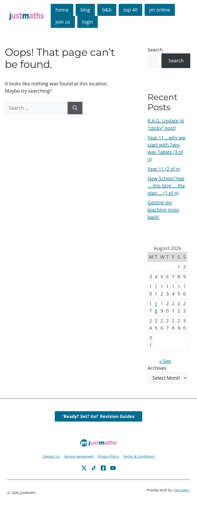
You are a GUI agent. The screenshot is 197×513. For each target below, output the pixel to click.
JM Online (159, 9)
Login (87, 22)
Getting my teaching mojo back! (163, 209)
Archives (157, 368)
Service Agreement (79, 456)
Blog (85, 9)
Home (61, 9)
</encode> (181, 490)
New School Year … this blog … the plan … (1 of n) (166, 185)
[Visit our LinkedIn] (113, 468)
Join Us (62, 22)
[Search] (75, 108)
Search (155, 49)
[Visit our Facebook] (84, 468)
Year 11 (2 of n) (164, 169)
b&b (106, 9)
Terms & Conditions (139, 456)
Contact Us (51, 456)
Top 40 (130, 9)
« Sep (165, 361)
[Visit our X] (103, 468)
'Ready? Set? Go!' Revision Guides (98, 416)
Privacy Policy (108, 456)
